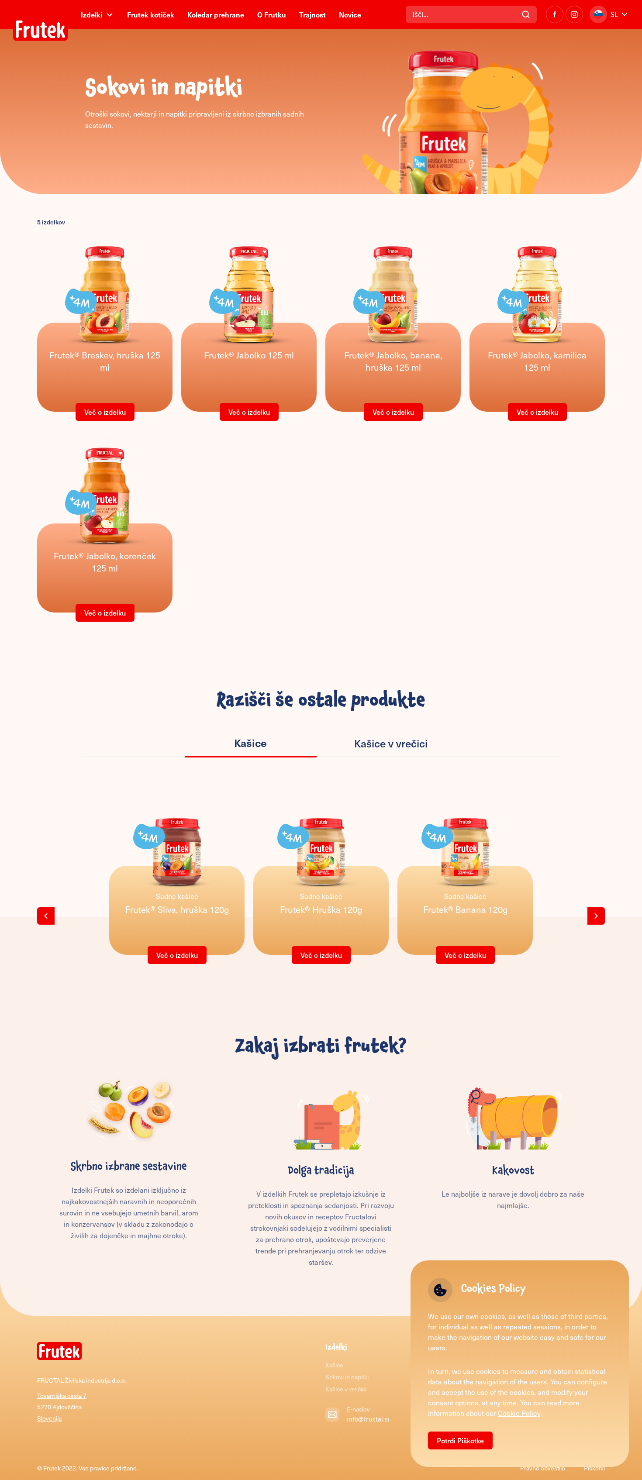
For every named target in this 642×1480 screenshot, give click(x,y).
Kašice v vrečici (345, 1389)
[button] (46, 916)
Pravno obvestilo (543, 1468)
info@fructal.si (368, 1419)
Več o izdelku (105, 411)
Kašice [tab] (250, 742)
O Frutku (271, 14)
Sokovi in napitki (347, 1377)
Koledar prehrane (215, 14)
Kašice (334, 1365)
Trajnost (312, 14)
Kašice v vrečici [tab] (391, 743)
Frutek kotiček (150, 14)
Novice (350, 14)
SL (614, 14)
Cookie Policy (519, 1413)
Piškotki (594, 1468)
